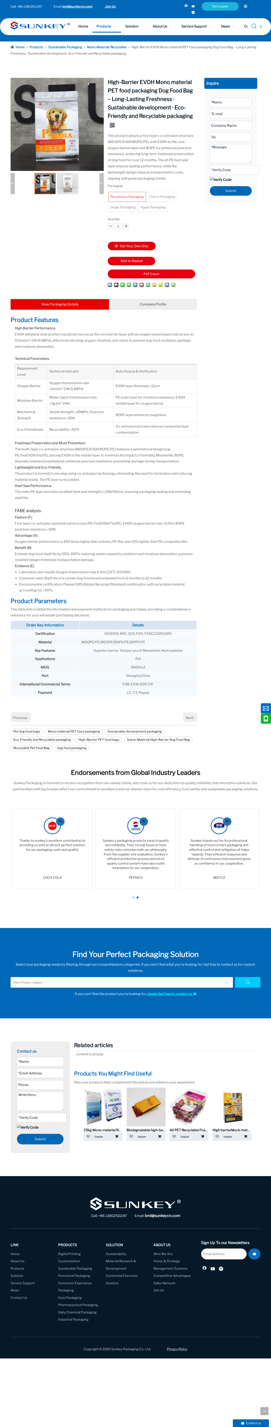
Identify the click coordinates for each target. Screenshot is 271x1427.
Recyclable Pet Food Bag (31, 748)
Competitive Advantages (172, 1276)
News (15, 1290)
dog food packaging (71, 748)
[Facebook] (186, 7)
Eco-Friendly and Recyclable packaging (42, 740)
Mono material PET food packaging (74, 731)
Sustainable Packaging (75, 1268)
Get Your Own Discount (134, 247)
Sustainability (116, 1254)
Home (15, 1254)
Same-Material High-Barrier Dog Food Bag (158, 740)
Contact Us (19, 1298)
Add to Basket (131, 261)
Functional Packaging (74, 1276)
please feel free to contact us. (171, 994)
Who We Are (163, 1254)
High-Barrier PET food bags (99, 740)
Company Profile (153, 304)
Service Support (23, 1283)
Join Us (110, 6)
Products (17, 1268)
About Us (18, 1261)
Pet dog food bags (26, 731)
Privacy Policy (177, 1349)
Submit (230, 191)
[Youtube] (193, 7)
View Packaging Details (59, 304)
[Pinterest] (193, 13)
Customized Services (122, 1276)
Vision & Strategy (166, 1261)
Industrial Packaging (73, 1319)
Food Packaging (70, 1298)
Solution (17, 1276)
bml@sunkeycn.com (77, 6)
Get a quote (220, 6)
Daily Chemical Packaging (77, 1312)
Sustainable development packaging (135, 731)
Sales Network (164, 1283)
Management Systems (170, 1268)
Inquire (99, 1136)
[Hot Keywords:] (254, 26)
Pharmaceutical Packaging (78, 1305)
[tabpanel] (52, 849)
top (264, 1411)
